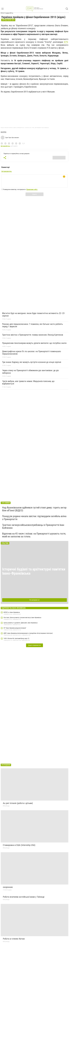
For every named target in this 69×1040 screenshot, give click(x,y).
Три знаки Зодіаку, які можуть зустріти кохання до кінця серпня (31, 362)
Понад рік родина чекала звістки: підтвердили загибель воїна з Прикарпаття (34, 518)
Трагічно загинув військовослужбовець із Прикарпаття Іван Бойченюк (33, 526)
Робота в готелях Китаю (14, 939)
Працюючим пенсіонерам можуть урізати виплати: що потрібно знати (34, 343)
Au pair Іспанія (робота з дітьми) (18, 803)
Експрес (3, 132)
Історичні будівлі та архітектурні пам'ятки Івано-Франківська (33, 571)
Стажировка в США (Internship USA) (19, 845)
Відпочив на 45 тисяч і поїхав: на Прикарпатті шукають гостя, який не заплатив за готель (34, 535)
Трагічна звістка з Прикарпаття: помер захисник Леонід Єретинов (32, 335)
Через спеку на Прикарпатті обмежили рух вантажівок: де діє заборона (30, 371)
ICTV (66, 42)
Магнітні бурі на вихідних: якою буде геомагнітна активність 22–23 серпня (33, 314)
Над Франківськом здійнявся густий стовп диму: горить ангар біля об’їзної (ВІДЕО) (34, 509)
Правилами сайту (32, 189)
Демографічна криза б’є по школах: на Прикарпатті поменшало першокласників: (31, 352)
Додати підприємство (34, 645)
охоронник (8, 887)
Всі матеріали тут (34, 600)
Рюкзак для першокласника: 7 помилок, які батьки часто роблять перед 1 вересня (32, 325)
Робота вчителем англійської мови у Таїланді (23, 897)
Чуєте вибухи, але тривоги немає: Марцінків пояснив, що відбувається (28, 382)
